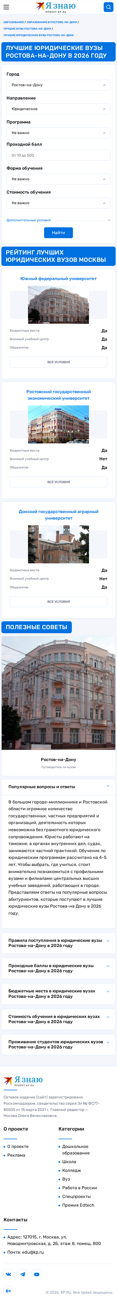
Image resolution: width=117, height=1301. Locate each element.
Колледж (71, 1170)
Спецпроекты (76, 1196)
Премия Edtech (78, 1205)
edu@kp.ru (33, 1252)
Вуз (66, 1179)
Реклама (16, 1155)
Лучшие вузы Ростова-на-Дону (27, 28)
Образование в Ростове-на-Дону (52, 22)
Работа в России (79, 1187)
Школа (69, 1161)
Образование (14, 22)
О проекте (18, 1146)
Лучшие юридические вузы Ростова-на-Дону (39, 35)
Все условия (58, 362)
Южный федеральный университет (58, 278)
